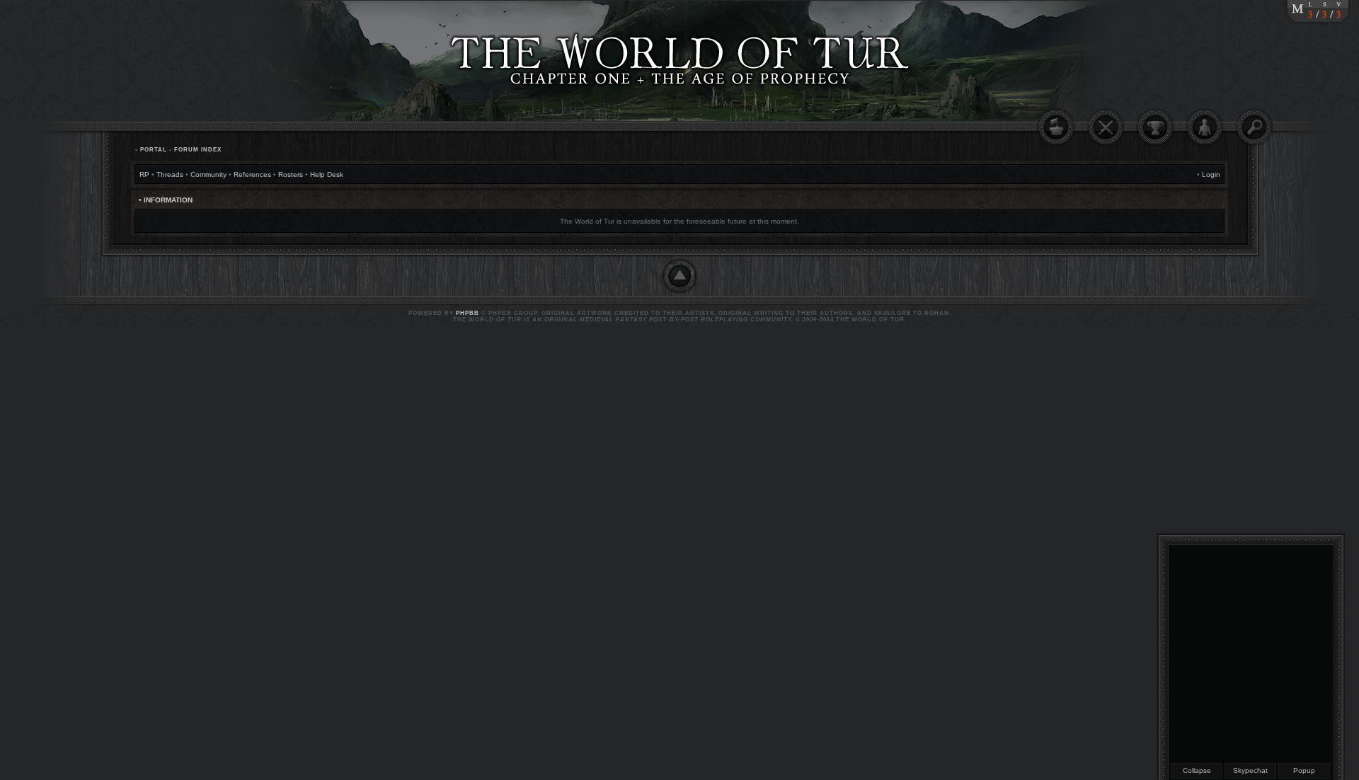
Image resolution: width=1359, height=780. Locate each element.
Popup (1304, 770)
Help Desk (326, 174)
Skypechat (1250, 770)
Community (208, 174)
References (252, 174)
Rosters (290, 174)
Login (1211, 174)
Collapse (1197, 770)
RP (144, 174)
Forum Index (198, 150)
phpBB (467, 313)
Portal (153, 150)
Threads (169, 174)
